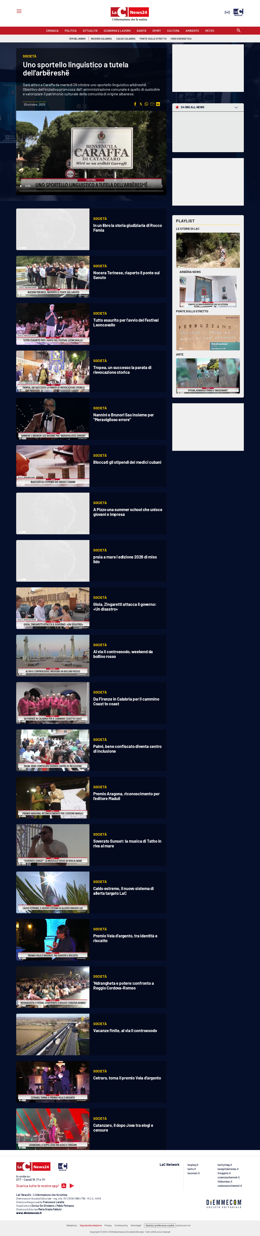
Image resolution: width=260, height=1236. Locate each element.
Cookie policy (121, 1225)
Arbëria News (190, 272)
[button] (135, 104)
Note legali (136, 1225)
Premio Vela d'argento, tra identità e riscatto (125, 938)
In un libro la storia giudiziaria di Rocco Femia (127, 227)
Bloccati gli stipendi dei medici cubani (127, 462)
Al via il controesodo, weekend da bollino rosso (123, 654)
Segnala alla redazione (91, 1225)
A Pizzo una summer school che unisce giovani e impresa (127, 512)
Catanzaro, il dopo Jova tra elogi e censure (123, 1127)
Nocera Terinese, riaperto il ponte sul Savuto (126, 275)
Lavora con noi (183, 1225)
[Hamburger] (18, 12)
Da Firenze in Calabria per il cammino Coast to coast (126, 701)
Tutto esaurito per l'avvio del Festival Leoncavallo (126, 322)
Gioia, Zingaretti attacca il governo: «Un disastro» (124, 606)
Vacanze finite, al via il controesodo (125, 1030)
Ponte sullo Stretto (192, 311)
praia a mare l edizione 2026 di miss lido (125, 559)
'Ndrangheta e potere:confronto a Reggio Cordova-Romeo (123, 985)
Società (100, 218)
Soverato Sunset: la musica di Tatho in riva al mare (127, 843)
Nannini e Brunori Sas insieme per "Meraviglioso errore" (123, 417)
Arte (179, 354)
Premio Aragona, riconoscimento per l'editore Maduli (126, 796)
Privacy (108, 1225)
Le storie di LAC (187, 228)
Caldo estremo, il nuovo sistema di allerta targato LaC (123, 891)
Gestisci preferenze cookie (160, 1225)
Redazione (72, 1225)
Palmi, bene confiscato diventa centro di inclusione (127, 748)
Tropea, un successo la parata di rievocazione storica (122, 370)
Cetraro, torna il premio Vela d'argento (127, 1077)
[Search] (239, 31)
